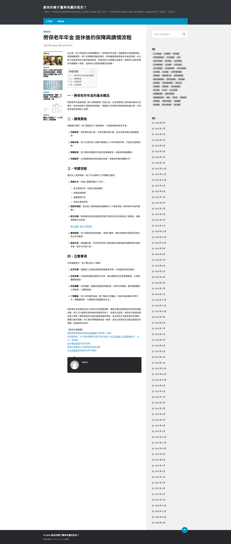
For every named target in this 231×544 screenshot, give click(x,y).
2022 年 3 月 (160, 420)
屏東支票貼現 (178, 75)
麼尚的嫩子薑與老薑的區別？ (65, 7)
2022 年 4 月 (160, 414)
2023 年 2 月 (160, 357)
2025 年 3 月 (160, 220)
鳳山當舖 (75, 226)
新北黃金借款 (175, 86)
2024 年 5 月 (160, 271)
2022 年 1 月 (160, 431)
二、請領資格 (76, 78)
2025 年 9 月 (160, 185)
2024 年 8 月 (160, 254)
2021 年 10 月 (160, 448)
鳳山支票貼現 (167, 104)
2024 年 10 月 (160, 243)
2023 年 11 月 (160, 305)
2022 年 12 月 (160, 368)
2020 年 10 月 (160, 517)
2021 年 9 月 (160, 454)
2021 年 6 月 (160, 471)
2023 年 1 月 (160, 363)
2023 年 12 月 (160, 300)
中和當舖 (176, 53)
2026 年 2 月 (160, 157)
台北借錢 (168, 64)
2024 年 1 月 (160, 294)
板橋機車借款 (158, 93)
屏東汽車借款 (171, 79)
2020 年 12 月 (160, 505)
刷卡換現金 (178, 61)
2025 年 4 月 (160, 214)
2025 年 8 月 (160, 191)
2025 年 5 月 (160, 208)
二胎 (178, 57)
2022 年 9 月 (160, 385)
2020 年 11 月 (160, 511)
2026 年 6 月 (160, 134)
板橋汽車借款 (169, 93)
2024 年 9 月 (160, 248)
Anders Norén (57, 539)
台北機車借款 (169, 68)
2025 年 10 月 (160, 180)
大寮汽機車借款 (176, 72)
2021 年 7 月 (160, 465)
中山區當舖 (170, 57)
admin (54, 45)
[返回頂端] (185, 530)
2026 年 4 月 (160, 145)
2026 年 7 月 (160, 128)
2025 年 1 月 (160, 225)
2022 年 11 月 (160, 374)
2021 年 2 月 (160, 494)
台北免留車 (178, 64)
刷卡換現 (168, 61)
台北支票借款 (158, 68)
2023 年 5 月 (160, 340)
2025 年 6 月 (160, 203)
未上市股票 (173, 90)
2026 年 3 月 (160, 151)
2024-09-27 (67, 45)
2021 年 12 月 (160, 437)
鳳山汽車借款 (86, 226)
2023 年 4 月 (160, 345)
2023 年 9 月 (160, 317)
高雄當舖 (177, 101)
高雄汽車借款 (167, 101)
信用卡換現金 (158, 61)
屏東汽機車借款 (159, 79)
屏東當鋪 (156, 83)
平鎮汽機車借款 (168, 83)
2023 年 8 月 (160, 323)
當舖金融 (61, 21)
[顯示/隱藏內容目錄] (91, 72)
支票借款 (156, 86)
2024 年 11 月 (160, 237)
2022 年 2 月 (160, 425)
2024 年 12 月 (160, 231)
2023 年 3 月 (160, 351)
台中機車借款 (158, 64)
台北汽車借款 (181, 68)
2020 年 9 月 (160, 522)
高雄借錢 (156, 101)
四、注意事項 (76, 85)
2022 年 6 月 (160, 402)
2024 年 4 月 (160, 277)
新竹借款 (156, 90)
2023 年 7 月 (160, 328)
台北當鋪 (165, 72)
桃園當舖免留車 (159, 97)
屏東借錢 (156, 75)
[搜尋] (184, 34)
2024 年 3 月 (160, 283)
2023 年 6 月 (160, 334)
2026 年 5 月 (160, 140)
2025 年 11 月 (160, 174)
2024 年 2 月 (160, 288)
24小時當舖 (157, 53)
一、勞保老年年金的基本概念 (82, 75)
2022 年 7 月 (160, 397)
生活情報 (49, 21)
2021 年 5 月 (160, 477)
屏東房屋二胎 (167, 75)
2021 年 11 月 (160, 442)
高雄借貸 (183, 97)
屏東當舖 (181, 79)
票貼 (168, 97)
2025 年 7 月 (160, 197)
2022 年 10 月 (160, 380)
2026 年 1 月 (160, 163)
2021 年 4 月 (160, 482)
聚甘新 (175, 97)
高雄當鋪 (156, 104)
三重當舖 (167, 53)
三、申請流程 (76, 81)
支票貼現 (165, 86)
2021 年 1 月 (160, 500)
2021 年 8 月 (160, 460)
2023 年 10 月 (160, 311)
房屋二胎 (179, 83)
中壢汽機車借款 (159, 57)
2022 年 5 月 (160, 408)
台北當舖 (156, 72)
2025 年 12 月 (160, 168)
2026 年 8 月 (160, 123)
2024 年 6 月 (160, 265)
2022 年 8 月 (160, 391)
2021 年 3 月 (160, 488)
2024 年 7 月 (160, 260)
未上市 (165, 90)
